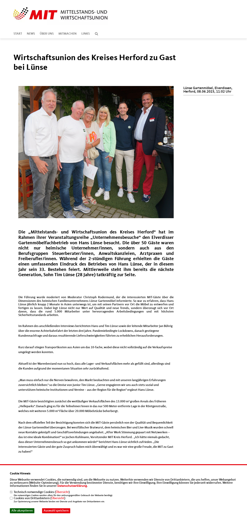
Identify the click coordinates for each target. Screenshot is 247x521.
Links (85, 33)
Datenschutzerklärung (72, 486)
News (31, 33)
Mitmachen (67, 33)
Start (18, 33)
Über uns (47, 33)
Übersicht (62, 492)
